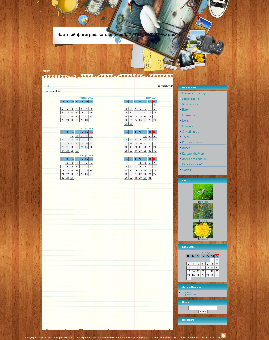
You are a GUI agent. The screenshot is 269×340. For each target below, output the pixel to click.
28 (67, 151)
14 (67, 143)
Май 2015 (152, 128)
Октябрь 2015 (150, 155)
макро (203, 220)
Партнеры (187, 292)
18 (86, 143)
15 (72, 143)
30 (126, 124)
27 (145, 120)
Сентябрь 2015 (85, 155)
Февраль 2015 (86, 98)
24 (82, 147)
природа (203, 202)
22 (91, 116)
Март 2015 (151, 98)
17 (82, 143)
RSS (48, 86)
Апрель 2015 (86, 128)
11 (86, 139)
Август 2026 (211, 253)
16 (63, 116)
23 (77, 147)
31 (131, 124)
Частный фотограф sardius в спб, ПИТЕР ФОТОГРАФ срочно (120, 34)
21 (67, 147)
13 (63, 143)
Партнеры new (189, 294)
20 (63, 147)
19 (91, 143)
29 (154, 120)
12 (91, 139)
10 (82, 139)
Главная (46, 71)
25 (86, 147)
